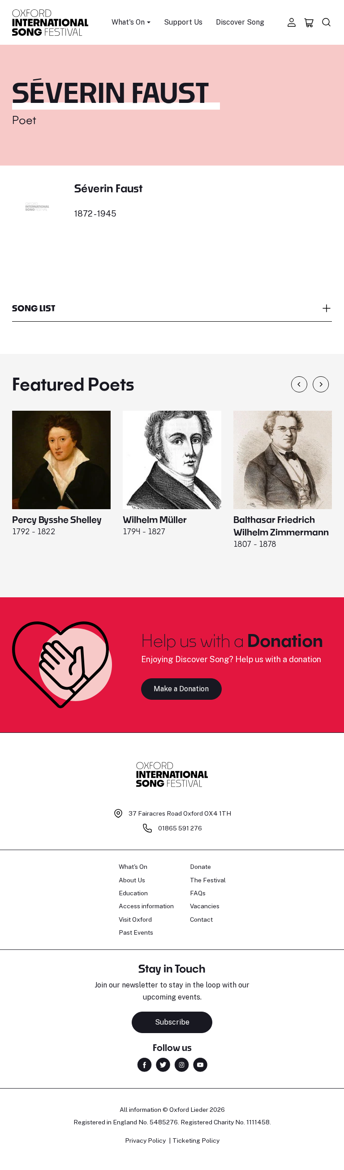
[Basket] (309, 22)
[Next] (321, 384)
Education (133, 893)
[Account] (291, 22)
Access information (146, 906)
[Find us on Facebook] (144, 1064)
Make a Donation (181, 689)
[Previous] (299, 384)
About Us (132, 880)
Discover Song (240, 22)
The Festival (208, 880)
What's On (133, 866)
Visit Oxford (135, 919)
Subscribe (172, 1022)
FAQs (198, 893)
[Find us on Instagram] (181, 1064)
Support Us (183, 22)
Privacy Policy (145, 1140)
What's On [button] (128, 22)
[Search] (326, 22)
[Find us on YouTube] (200, 1064)
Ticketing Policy (195, 1140)
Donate (200, 866)
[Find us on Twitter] (163, 1064)
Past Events (136, 932)
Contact (201, 919)
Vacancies (204, 906)
